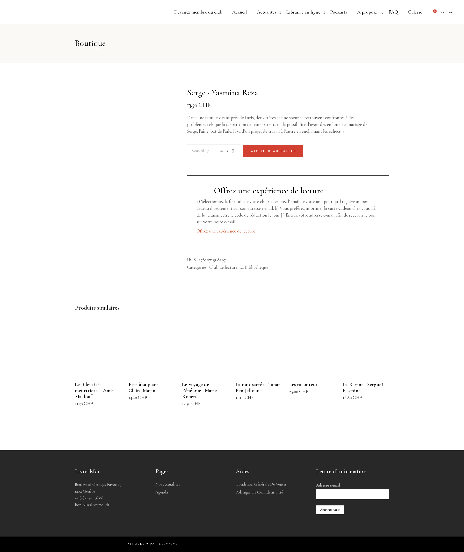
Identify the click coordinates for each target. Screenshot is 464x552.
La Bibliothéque (253, 267)
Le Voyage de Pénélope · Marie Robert (199, 390)
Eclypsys (168, 544)
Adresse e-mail (328, 485)
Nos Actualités (167, 484)
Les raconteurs (304, 384)
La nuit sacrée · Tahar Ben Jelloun (258, 387)
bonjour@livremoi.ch (92, 504)
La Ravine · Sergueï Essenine (363, 387)
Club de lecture (223, 267)
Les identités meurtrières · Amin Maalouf (95, 390)
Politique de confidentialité (259, 492)
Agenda (161, 492)
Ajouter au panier (274, 151)
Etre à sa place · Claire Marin (145, 387)
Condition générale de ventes (261, 484)
